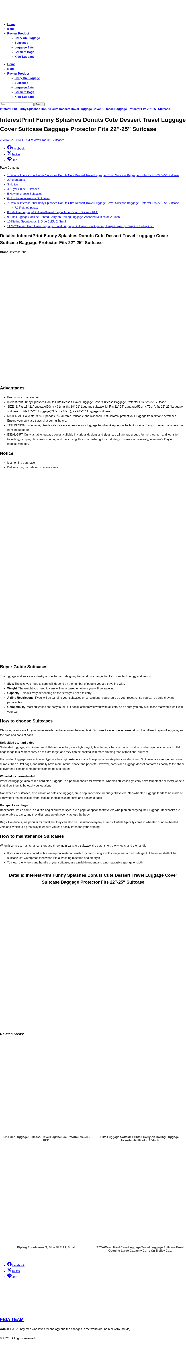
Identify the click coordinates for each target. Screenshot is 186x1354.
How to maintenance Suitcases (28, 198)
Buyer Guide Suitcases (23, 189)
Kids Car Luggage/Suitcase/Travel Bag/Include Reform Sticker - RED (52, 212)
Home (11, 24)
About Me (103, 1345)
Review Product (18, 33)
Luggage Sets (24, 47)
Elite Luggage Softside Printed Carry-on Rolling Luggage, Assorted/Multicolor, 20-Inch (63, 216)
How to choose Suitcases (24, 193)
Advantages (16, 179)
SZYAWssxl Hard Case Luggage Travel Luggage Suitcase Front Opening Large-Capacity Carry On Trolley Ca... (80, 226)
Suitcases (21, 42)
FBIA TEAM (22, 140)
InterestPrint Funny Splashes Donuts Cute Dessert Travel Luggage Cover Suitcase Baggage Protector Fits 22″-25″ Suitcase (85, 109)
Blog (10, 28)
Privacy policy (86, 1345)
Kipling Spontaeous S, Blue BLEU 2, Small (37, 221)
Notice (12, 184)
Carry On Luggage (27, 38)
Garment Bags (24, 52)
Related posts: (26, 207)
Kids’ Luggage (24, 56)
